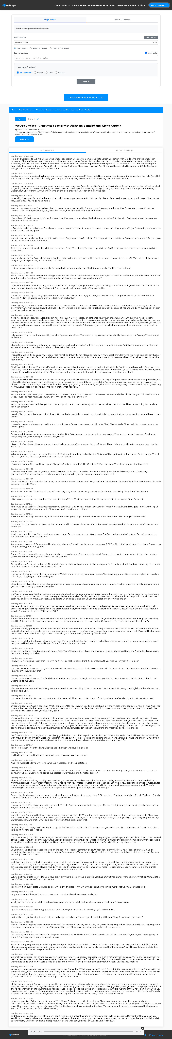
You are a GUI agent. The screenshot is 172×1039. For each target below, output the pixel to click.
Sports (20, 119)
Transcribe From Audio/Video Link (86, 97)
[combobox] (86, 42)
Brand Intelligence (99, 5)
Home (57, 5)
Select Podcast (20, 37)
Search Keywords (21, 53)
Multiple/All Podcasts (122, 20)
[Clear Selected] (153, 42)
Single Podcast (50, 20)
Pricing (86, 5)
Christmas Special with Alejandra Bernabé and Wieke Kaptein (64, 110)
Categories (122, 5)
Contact (132, 5)
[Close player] (142, 1028)
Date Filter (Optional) (26, 67)
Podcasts (65, 5)
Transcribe (77, 5)
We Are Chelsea (26, 110)
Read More (24, 139)
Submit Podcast (158, 5)
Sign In (143, 5)
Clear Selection (151, 37)
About (112, 5)
